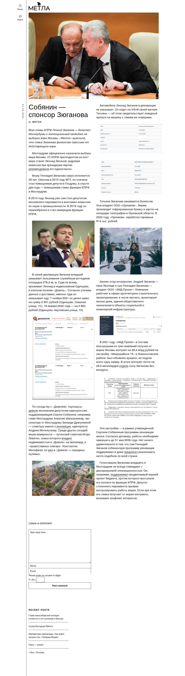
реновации (64, 426)
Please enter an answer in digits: (45, 575)
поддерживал (119, 474)
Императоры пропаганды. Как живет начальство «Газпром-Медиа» (46, 635)
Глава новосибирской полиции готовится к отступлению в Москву (46, 617)
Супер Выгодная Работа (41, 626)
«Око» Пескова (36, 652)
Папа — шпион (36, 644)
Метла (39, 6)
